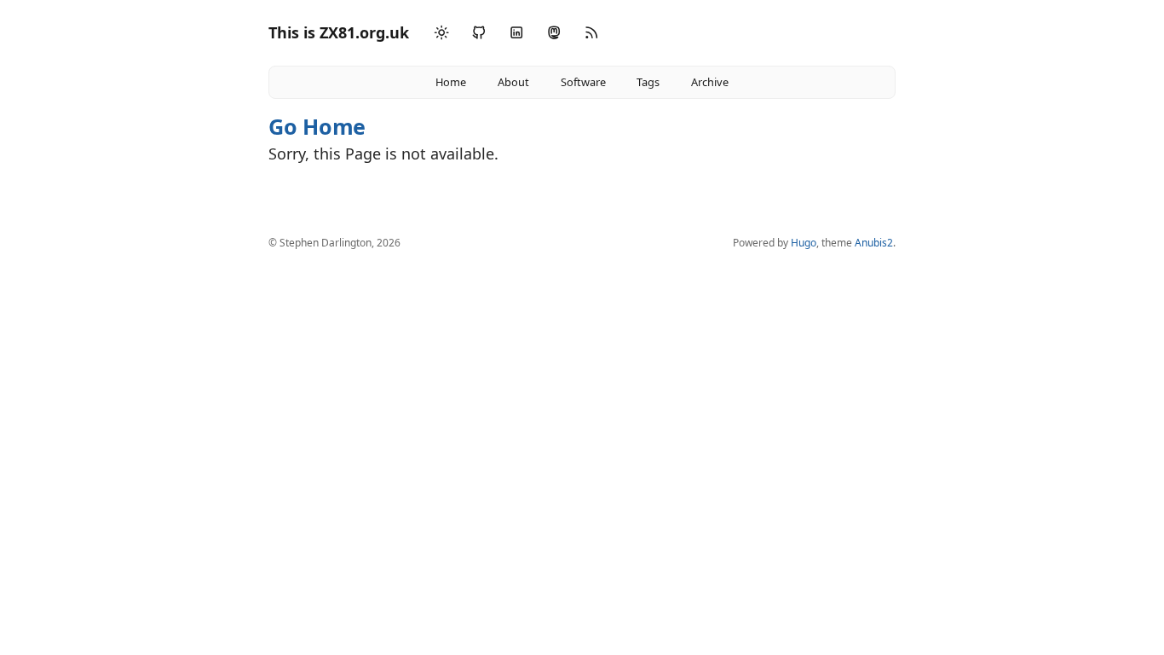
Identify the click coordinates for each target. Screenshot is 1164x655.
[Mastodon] (554, 33)
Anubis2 (874, 242)
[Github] (479, 33)
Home (450, 82)
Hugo (803, 242)
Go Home (317, 126)
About (513, 82)
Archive (710, 82)
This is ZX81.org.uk (338, 32)
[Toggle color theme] (441, 33)
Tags (648, 82)
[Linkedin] (516, 33)
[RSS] (591, 33)
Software (583, 82)
